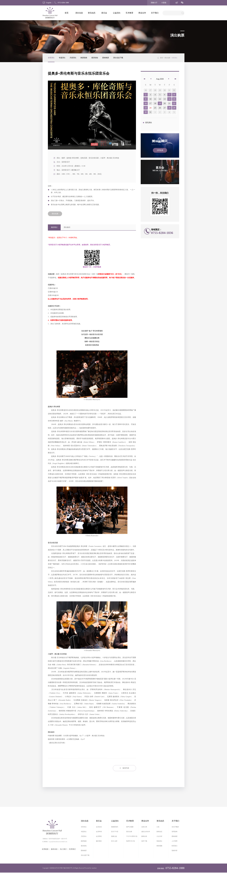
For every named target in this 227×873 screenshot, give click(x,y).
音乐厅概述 (175, 827)
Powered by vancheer (91, 868)
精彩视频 (159, 846)
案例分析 (144, 836)
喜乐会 (104, 13)
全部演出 (51, 58)
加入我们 (63, 849)
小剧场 (163, 3)
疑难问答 (174, 850)
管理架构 (174, 831)
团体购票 (105, 58)
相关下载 (144, 841)
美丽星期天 (114, 827)
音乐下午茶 (114, 831)
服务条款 (54, 849)
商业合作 (142, 13)
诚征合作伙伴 (145, 831)
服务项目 (99, 841)
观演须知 (94, 58)
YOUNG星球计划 (131, 836)
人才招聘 (174, 841)
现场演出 (159, 841)
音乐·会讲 (114, 841)
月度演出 (73, 58)
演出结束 (55, 214)
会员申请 (99, 831)
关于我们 (155, 13)
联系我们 (72, 849)
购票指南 (84, 58)
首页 (66, 13)
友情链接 (45, 849)
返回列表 (125, 768)
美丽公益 (114, 836)
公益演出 (116, 13)
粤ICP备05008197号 (66, 868)
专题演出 (62, 58)
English (48, 3)
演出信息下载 (118, 58)
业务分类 (144, 827)
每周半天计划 (130, 841)
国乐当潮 (129, 831)
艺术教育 (129, 13)
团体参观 (174, 836)
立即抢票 (160, 150)
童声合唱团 (129, 827)
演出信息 (79, 13)
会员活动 (99, 827)
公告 (158, 827)
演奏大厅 (154, 3)
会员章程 (99, 836)
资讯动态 (91, 13)
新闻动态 (159, 831)
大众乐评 (159, 836)
